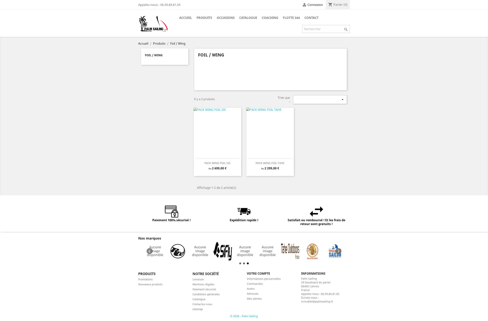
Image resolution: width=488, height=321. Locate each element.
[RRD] (165, 251)
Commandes (255, 284)
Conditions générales (206, 294)
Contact (311, 18)
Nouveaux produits (150, 284)
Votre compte (258, 273)
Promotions (145, 279)
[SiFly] (210, 251)
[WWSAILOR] (322, 251)
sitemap (198, 309)
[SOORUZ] (232, 251)
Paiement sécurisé (204, 289)
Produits (204, 18)
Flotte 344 (291, 18)
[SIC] (187, 251)
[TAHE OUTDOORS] (277, 251)
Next (338, 251)
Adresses (252, 293)
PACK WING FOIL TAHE (270, 163)
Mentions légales (203, 284)
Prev (150, 251)
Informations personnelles (264, 279)
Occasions (226, 18)
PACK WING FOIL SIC (217, 163)
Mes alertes (254, 298)
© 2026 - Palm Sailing (244, 316)
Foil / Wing (154, 55)
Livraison (198, 279)
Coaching (270, 18)
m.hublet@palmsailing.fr (317, 301)
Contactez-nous (202, 304)
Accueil (185, 18)
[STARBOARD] (255, 251)
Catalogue (248, 18)
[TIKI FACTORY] (300, 251)
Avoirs (251, 288)
